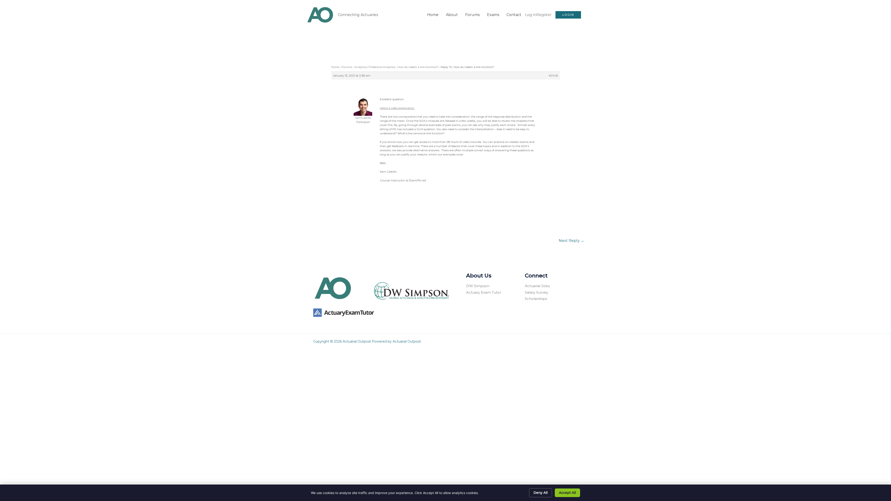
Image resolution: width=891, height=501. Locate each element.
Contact (514, 15)
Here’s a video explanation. (397, 108)
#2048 (553, 75)
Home (433, 15)
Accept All (567, 493)
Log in (530, 15)
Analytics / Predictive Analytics (374, 67)
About (452, 15)
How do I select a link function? (417, 67)
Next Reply (571, 240)
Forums (472, 15)
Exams (493, 15)
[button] (568, 15)
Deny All (540, 493)
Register (544, 15)
